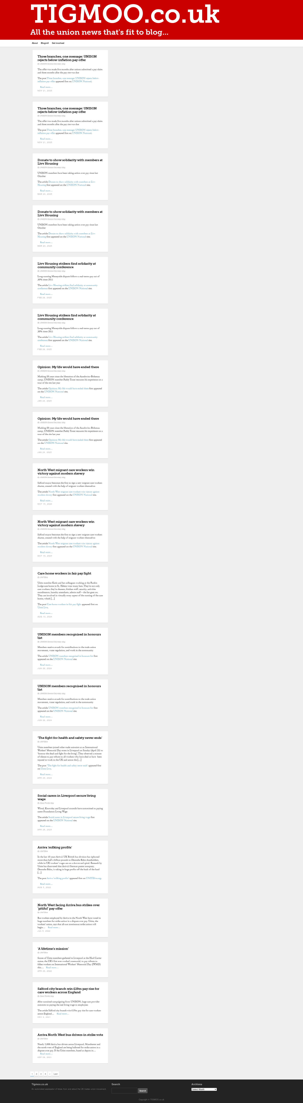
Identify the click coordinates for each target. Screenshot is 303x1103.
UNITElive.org (93, 878)
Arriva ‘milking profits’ (55, 847)
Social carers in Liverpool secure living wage (67, 797)
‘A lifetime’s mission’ (53, 949)
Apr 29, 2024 (45, 778)
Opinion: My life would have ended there (68, 367)
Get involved (58, 42)
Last (56, 1073)
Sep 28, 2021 (45, 1057)
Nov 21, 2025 (45, 90)
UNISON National (81, 81)
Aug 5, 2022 (44, 887)
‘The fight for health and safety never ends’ (70, 738)
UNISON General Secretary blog (52, 64)
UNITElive (44, 577)
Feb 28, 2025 (45, 297)
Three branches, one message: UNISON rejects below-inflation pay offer (67, 58)
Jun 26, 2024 (45, 668)
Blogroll (45, 42)
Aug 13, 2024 (45, 616)
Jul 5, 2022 (44, 931)
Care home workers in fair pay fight (64, 573)
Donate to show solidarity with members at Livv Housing (70, 161)
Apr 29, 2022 (45, 971)
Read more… (46, 87)
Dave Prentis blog (47, 803)
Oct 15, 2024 (45, 504)
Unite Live (43, 607)
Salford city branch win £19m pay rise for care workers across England (68, 990)
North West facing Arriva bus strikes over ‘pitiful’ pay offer (69, 906)
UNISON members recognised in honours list (69, 636)
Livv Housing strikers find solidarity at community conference (67, 265)
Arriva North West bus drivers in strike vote (70, 1035)
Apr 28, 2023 (45, 829)
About (35, 42)
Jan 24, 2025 (45, 400)
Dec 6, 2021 (44, 1017)
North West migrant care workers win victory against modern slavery (66, 471)
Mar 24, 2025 (45, 194)
